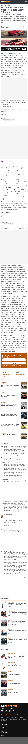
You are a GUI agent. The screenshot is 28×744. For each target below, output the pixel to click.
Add (24, 48)
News (2, 412)
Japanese (3, 402)
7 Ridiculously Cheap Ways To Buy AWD (7, 375)
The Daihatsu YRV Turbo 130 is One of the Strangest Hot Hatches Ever (10, 425)
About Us (3, 726)
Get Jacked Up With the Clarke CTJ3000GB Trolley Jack (16, 664)
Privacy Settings (4, 732)
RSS (2, 731)
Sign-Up (3, 735)
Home (2, 5)
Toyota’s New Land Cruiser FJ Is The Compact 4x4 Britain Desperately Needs (17, 641)
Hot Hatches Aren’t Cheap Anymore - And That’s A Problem (17, 682)
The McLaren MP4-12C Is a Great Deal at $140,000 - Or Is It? (21, 375)
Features (10, 680)
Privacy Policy (4, 729)
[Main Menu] (26, 2)
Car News (8, 5)
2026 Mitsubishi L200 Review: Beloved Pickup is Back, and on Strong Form (9, 395)
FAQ (2, 728)
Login (2, 733)
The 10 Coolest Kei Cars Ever (8, 434)
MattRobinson (7, 525)
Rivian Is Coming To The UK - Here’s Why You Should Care (17, 673)
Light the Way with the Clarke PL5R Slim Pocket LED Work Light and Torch (17, 605)
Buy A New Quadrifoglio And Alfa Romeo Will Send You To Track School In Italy (16, 623)
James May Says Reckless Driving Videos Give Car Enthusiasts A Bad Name (17, 632)
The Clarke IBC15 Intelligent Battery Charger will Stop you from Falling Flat (17, 614)
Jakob (2, 26)
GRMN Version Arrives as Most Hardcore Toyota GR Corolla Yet (9, 415)
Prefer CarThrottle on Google (12, 48)
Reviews (3, 392)
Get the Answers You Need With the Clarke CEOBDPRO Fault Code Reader (17, 656)
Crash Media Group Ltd (9, 715)
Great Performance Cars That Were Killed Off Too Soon (17, 692)
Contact (2, 727)
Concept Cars (4, 382)
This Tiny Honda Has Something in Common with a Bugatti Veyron (9, 405)
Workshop (11, 602)
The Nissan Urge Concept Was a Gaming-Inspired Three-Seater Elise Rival (10, 385)
